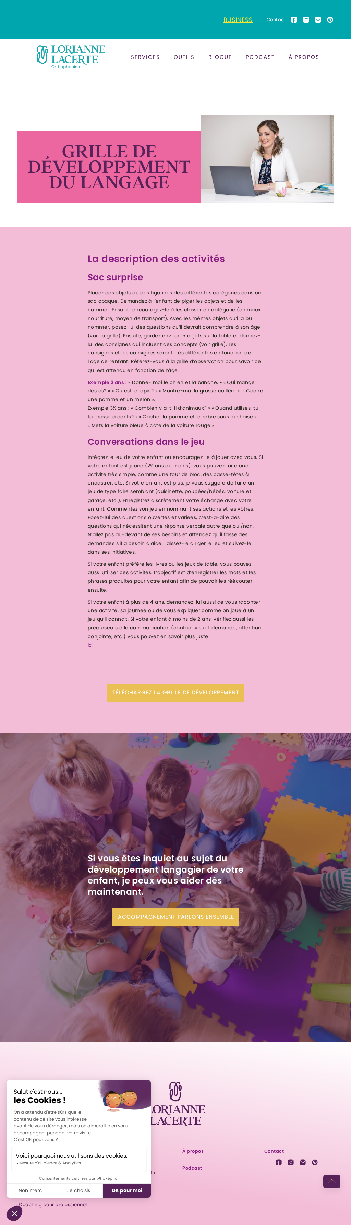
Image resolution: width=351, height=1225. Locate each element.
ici (90, 645)
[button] (145, 57)
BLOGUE (220, 57)
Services (145, 57)
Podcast (260, 57)
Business (238, 19)
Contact (276, 19)
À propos (304, 57)
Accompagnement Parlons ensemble (176, 917)
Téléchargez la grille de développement (175, 692)
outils (184, 57)
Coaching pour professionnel (53, 1204)
